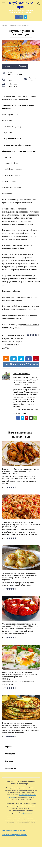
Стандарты (9, 754)
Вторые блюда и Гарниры (15, 66)
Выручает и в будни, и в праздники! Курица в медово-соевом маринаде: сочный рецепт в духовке (20, 471)
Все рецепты (10, 768)
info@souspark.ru (26, 813)
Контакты (8, 761)
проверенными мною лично (25, 387)
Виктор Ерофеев (21, 373)
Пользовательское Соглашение (14, 831)
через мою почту (32, 409)
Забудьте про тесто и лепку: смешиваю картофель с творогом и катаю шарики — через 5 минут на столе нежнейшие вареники (20, 576)
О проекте (9, 747)
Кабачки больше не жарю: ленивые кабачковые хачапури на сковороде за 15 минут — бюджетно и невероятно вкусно (19, 725)
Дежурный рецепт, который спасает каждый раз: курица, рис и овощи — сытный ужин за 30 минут (21, 524)
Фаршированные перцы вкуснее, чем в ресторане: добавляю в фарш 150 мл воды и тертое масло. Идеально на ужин (20, 626)
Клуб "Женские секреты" (21, 5)
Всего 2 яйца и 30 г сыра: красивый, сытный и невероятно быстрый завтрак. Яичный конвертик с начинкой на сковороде (19, 675)
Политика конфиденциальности (14, 835)
